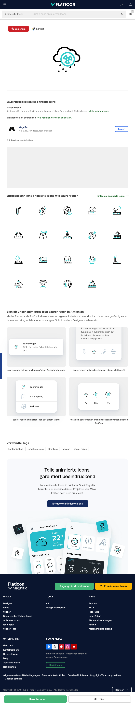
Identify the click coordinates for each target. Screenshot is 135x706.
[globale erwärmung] (43, 210)
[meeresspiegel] (116, 235)
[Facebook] (49, 646)
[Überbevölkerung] (67, 259)
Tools (50, 596)
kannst (40, 28)
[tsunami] (43, 259)
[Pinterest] (61, 646)
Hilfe (92, 596)
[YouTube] (74, 646)
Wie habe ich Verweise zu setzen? (54, 117)
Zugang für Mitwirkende (74, 586)
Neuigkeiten (9, 666)
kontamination (15, 449)
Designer (8, 603)
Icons (6, 607)
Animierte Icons (11, 620)
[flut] (18, 235)
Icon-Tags (8, 624)
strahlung (53, 449)
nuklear (65, 449)
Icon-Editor (95, 616)
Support (93, 603)
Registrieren (55, 665)
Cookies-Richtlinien (78, 675)
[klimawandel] (67, 284)
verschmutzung (35, 449)
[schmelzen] (92, 284)
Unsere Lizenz (10, 654)
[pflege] (92, 259)
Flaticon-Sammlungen (100, 620)
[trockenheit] (116, 210)
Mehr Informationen (99, 111)
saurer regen (80, 449)
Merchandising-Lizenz (100, 628)
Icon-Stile (94, 611)
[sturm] (18, 284)
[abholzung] (18, 259)
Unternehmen (11, 638)
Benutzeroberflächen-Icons (17, 616)
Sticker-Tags (9, 628)
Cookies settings (13, 678)
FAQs (91, 607)
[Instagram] (67, 646)
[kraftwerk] (43, 235)
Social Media (54, 638)
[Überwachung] (67, 235)
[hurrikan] (43, 284)
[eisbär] (92, 210)
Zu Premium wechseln (113, 586)
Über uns (8, 645)
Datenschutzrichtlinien (53, 675)
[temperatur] (18, 210)
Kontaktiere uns (11, 649)
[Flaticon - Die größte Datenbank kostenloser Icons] (63, 4)
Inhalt (7, 596)
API (48, 603)
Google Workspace (56, 607)
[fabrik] (116, 259)
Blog (5, 658)
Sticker (7, 611)
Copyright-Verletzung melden (105, 675)
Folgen (92, 624)
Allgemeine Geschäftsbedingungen (21, 675)
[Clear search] (115, 14)
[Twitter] (55, 646)
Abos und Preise (11, 662)
